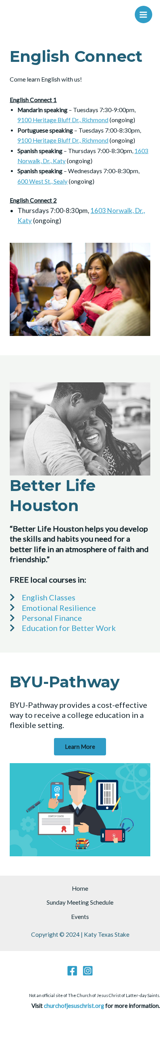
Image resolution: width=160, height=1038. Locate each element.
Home (80, 888)
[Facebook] (72, 970)
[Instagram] (87, 970)
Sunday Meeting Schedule (80, 902)
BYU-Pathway (65, 681)
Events (80, 916)
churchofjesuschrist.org (74, 1005)
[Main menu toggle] (143, 14)
